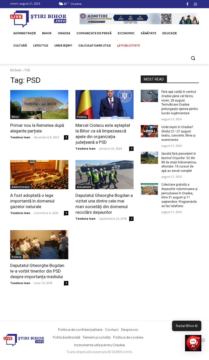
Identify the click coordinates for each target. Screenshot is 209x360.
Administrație (20, 187)
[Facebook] (187, 4)
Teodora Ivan (20, 137)
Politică (82, 117)
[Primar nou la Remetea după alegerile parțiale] (39, 104)
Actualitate (84, 187)
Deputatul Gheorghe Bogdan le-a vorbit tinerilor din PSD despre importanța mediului (37, 271)
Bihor (15, 117)
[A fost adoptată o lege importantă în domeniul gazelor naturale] (39, 174)
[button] (193, 58)
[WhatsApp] (195, 4)
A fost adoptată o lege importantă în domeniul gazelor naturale (32, 201)
